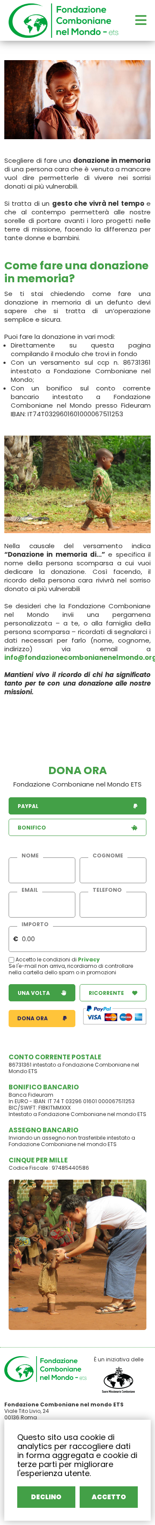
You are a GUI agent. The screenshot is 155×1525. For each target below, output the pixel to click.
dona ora (32, 1018)
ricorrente (106, 993)
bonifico (32, 827)
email (30, 890)
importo (35, 924)
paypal (28, 806)
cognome (108, 855)
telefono (107, 890)
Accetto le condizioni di (46, 959)
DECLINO (46, 1496)
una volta (34, 993)
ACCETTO (109, 1496)
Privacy (89, 959)
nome (30, 855)
